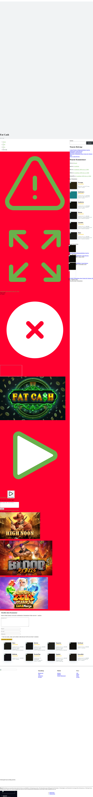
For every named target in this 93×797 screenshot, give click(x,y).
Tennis (58, 675)
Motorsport (63, 675)
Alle (77, 673)
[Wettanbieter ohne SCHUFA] (8, 793)
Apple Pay (40, 675)
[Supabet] (51, 660)
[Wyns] (73, 239)
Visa (39, 674)
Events (77, 677)
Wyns (13, 643)
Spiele (77, 674)
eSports (59, 673)
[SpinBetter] (73, 208)
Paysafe (40, 677)
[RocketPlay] (29, 660)
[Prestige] (73, 188)
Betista (36, 643)
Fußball (59, 674)
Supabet (58, 654)
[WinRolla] (7, 660)
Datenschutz (52, 793)
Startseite (5, 795)
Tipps (77, 675)
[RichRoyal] (73, 649)
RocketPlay (37, 654)
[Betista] (73, 218)
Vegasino (58, 643)
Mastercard (40, 673)
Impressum (51, 792)
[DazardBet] (73, 660)
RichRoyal (80, 643)
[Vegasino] (51, 649)
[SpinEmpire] (73, 198)
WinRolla (14, 654)
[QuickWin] (73, 228)
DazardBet (81, 654)
